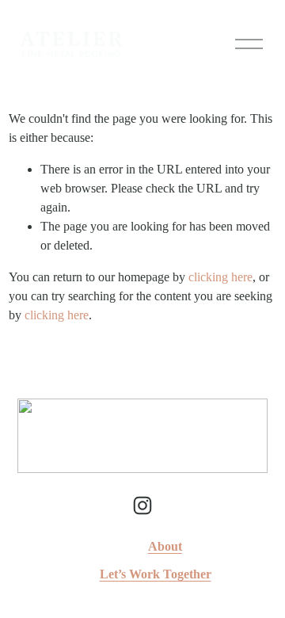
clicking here (220, 277)
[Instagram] (142, 505)
